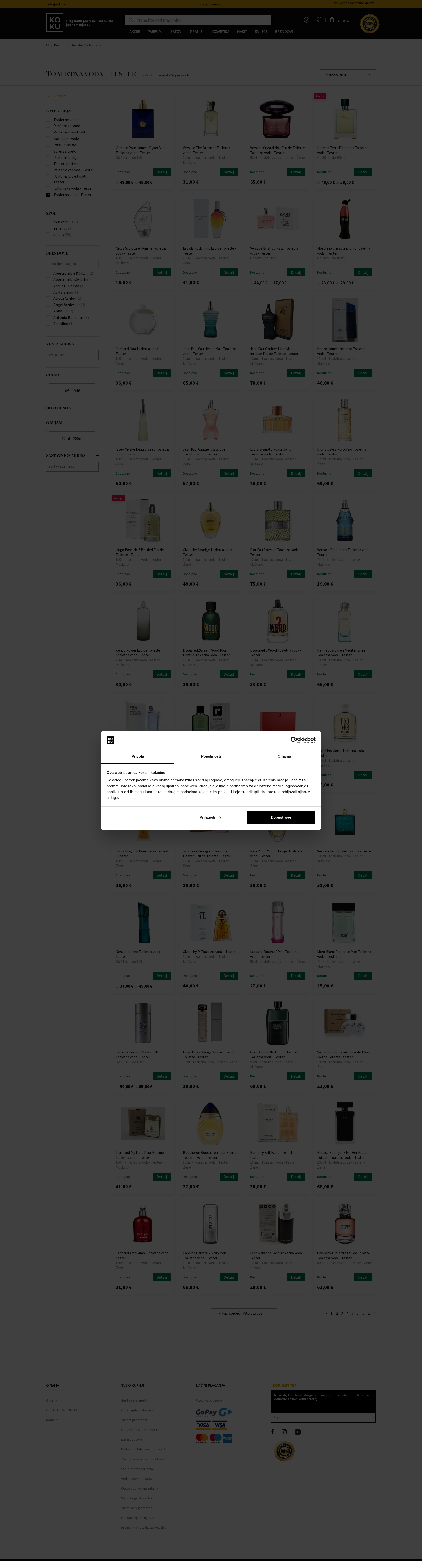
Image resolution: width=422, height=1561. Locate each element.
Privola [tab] (138, 756)
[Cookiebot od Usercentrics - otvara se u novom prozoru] (294, 740)
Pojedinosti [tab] (211, 756)
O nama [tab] (284, 756)
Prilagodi (207, 817)
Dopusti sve (281, 817)
